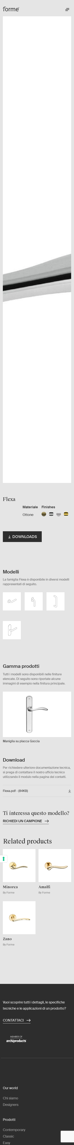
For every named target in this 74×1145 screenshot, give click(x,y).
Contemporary (14, 1130)
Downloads (24, 536)
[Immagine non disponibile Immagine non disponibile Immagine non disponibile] (37, 248)
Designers (10, 1104)
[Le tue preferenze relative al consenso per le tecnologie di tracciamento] (3, 858)
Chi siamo (10, 1098)
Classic (8, 1136)
